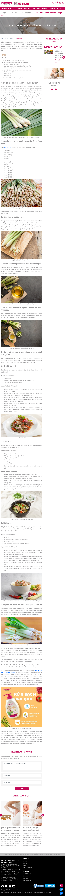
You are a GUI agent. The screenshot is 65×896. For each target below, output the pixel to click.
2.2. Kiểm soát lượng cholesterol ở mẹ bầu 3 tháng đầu (17, 66)
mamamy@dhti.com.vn (9, 877)
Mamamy (19, 38)
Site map (25, 863)
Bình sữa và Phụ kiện (48, 8)
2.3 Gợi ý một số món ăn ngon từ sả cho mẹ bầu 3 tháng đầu (18, 68)
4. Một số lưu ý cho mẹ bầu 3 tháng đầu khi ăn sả (14, 78)
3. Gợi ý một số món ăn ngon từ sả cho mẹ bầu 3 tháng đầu (16, 70)
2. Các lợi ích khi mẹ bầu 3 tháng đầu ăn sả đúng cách (15, 62)
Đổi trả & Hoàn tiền (27, 874)
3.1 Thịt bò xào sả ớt (9, 72)
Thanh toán (25, 876)
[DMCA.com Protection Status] (50, 885)
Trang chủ (4, 13)
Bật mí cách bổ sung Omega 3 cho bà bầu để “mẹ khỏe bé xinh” (59, 55)
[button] (63, 57)
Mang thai (14, 13)
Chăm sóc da (36, 8)
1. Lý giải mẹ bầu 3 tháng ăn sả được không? (13, 60)
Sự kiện (24, 865)
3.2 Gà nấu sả (7, 74)
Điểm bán (25, 861)
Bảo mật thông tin (27, 880)
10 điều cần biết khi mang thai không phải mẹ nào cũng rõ (32, 830)
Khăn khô (27, 8)
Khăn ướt (19, 8)
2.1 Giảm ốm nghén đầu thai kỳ (11, 64)
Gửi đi (21, 788)
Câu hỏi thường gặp (27, 867)
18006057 (10, 880)
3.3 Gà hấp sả (7, 76)
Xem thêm (54, 89)
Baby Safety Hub (7, 8)
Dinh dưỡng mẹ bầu (26, 13)
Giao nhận (25, 878)
